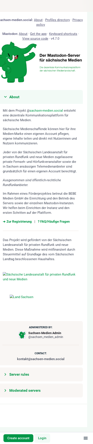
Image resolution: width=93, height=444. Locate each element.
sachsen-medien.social (46, 111)
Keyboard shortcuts (63, 34)
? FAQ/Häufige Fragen (54, 222)
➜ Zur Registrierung (17, 222)
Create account (18, 438)
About (38, 20)
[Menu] (86, 438)
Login (42, 438)
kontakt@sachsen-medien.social (40, 359)
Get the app (38, 34)
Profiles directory (57, 20)
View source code (35, 39)
